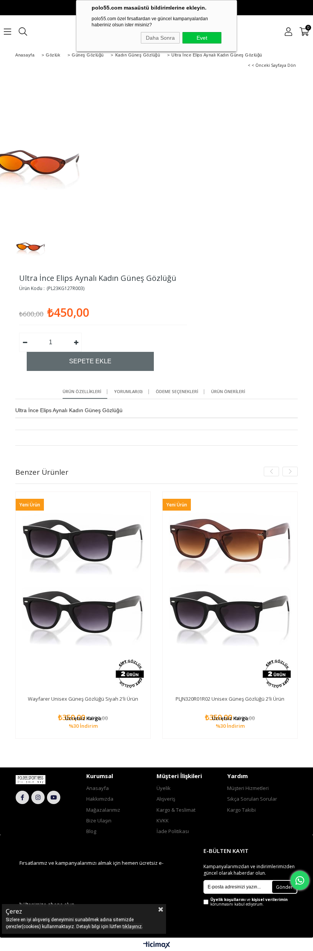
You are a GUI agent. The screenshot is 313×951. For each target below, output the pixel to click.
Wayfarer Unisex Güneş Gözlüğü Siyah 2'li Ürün (83, 698)
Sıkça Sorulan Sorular (252, 798)
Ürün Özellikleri (82, 391)
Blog (91, 831)
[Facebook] (22, 797)
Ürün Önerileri (228, 391)
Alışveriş (165, 798)
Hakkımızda (99, 798)
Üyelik (163, 788)
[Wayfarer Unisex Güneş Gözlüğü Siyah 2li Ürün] (83, 593)
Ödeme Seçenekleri (177, 391)
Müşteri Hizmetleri (248, 788)
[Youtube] (53, 797)
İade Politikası (172, 831)
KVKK (162, 820)
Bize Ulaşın (98, 820)
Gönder (284, 887)
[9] (38, 779)
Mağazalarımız (103, 809)
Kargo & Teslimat (175, 809)
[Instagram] (38, 797)
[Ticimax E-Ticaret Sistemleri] (156, 945)
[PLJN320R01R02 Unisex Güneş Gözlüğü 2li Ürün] (230, 593)
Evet (202, 38)
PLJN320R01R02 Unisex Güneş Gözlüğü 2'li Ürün (230, 698)
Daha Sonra (160, 38)
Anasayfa (97, 788)
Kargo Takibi (241, 809)
